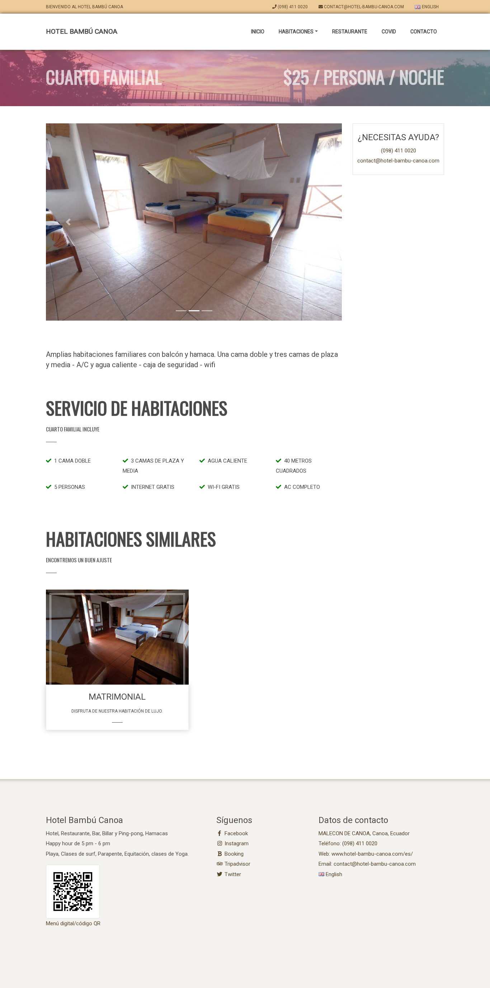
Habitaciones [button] (296, 31)
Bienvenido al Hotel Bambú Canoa (84, 6)
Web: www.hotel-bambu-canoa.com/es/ (366, 854)
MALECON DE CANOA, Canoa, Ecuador (364, 833)
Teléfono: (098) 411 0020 (348, 843)
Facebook (235, 833)
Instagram (236, 843)
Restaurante (349, 31)
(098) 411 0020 (292, 6)
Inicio (257, 31)
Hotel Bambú (81, 31)
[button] (68, 222)
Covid (389, 31)
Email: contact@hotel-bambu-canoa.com (367, 864)
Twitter (232, 874)
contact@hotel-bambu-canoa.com (363, 6)
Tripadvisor (236, 864)
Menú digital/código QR (73, 923)
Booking (233, 854)
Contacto (423, 31)
